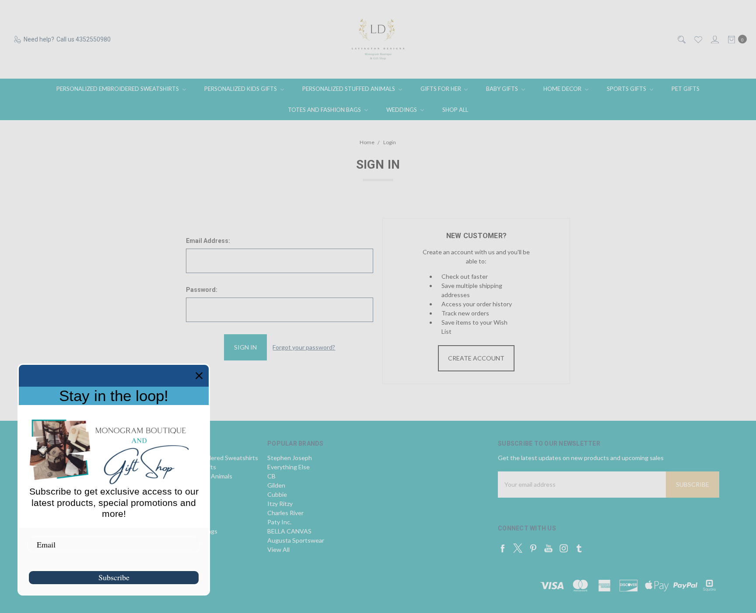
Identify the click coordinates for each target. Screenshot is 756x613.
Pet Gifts (686, 88)
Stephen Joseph (289, 457)
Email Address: (208, 240)
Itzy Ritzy (280, 503)
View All (278, 549)
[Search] (681, 39)
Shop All (455, 109)
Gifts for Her (441, 88)
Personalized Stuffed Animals (349, 88)
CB (271, 476)
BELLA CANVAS (289, 531)
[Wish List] (697, 39)
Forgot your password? (304, 347)
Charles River (285, 512)
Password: (201, 289)
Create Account (476, 358)
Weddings (402, 109)
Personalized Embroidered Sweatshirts (118, 88)
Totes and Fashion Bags (325, 109)
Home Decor (563, 88)
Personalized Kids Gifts (241, 88)
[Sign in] (714, 39)
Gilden (276, 485)
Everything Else (288, 467)
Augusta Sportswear (295, 540)
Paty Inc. (279, 522)
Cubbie (277, 494)
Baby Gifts (502, 88)
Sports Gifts (627, 88)
